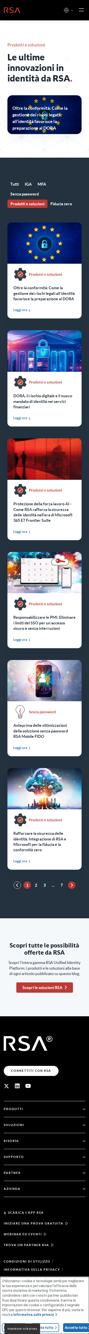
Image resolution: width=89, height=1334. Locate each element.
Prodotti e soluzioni (27, 204)
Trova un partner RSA (26, 1245)
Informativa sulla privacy (32, 1269)
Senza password (24, 194)
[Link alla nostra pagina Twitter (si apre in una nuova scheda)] (6, 1086)
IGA (28, 184)
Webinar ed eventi (23, 1234)
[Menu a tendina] (81, 10)
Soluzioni (14, 1125)
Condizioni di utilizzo (27, 1261)
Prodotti (13, 1109)
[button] (72, 10)
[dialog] (44, 1305)
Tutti (14, 184)
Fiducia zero (61, 204)
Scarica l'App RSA (26, 1212)
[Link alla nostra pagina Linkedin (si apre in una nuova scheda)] (17, 1086)
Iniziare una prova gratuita (34, 1223)
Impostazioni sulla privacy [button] (22, 1328)
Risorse (11, 1140)
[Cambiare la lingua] (66, 10)
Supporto (14, 1156)
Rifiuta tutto (43, 1328)
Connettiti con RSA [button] (31, 1070)
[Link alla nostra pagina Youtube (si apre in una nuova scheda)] (28, 1086)
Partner (12, 1172)
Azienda (12, 1188)
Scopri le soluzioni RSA (42, 987)
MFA (42, 184)
